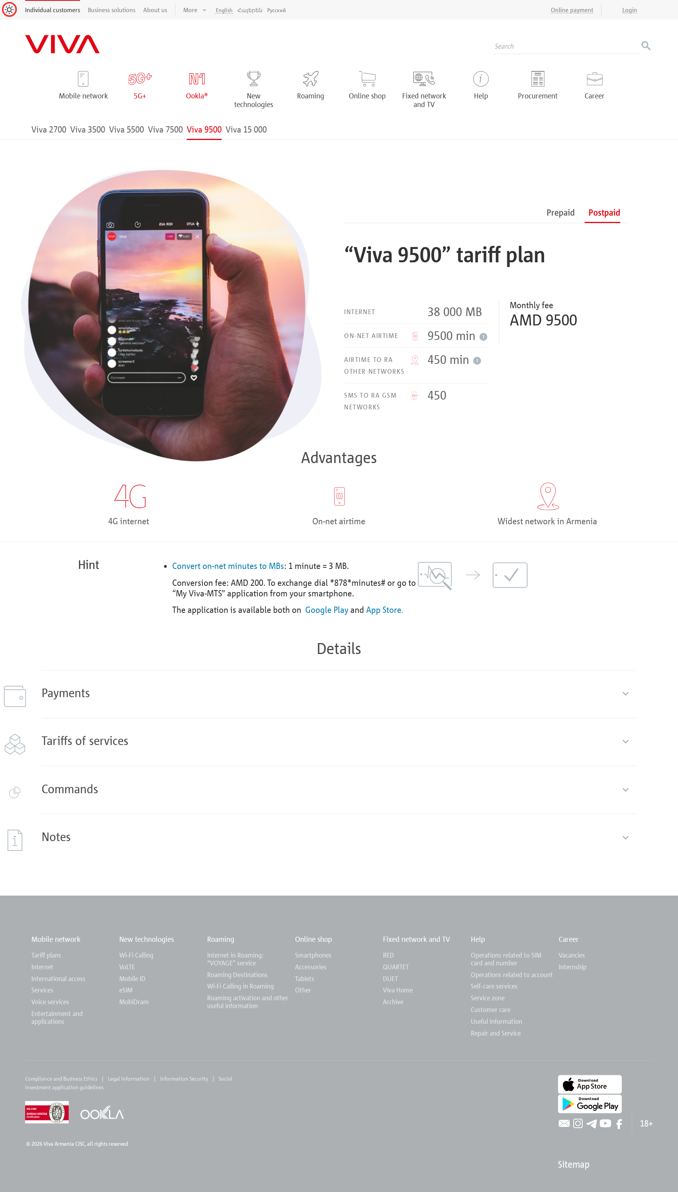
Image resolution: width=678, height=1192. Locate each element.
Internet (42, 967)
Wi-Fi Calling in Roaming (240, 986)
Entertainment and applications (57, 1017)
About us (155, 10)
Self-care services (494, 986)
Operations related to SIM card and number (506, 959)
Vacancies (572, 955)
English (224, 10)
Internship (573, 967)
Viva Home (398, 990)
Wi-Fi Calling (136, 955)
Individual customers (52, 10)
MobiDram (134, 1002)
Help (478, 938)
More (191, 10)
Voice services (50, 1002)
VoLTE (127, 967)
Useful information (496, 1021)
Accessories (310, 967)
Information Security (184, 1078)
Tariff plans (46, 955)
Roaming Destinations (237, 974)
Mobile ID (132, 978)
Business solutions (111, 10)
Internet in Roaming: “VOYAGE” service (235, 959)
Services (42, 990)
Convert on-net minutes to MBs (228, 565)
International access (58, 978)
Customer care (490, 1009)
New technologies (146, 938)
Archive (393, 1002)
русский (276, 10)
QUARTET (396, 967)
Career (569, 938)
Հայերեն (249, 10)
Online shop (313, 938)
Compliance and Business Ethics (61, 1078)
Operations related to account (512, 974)
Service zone (488, 998)
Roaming (220, 938)
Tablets (304, 978)
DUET (390, 978)
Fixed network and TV (416, 938)
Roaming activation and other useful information (247, 1002)
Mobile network (55, 938)
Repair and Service (496, 1033)
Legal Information (128, 1078)
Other (303, 990)
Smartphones (313, 955)
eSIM (126, 990)
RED (388, 955)
